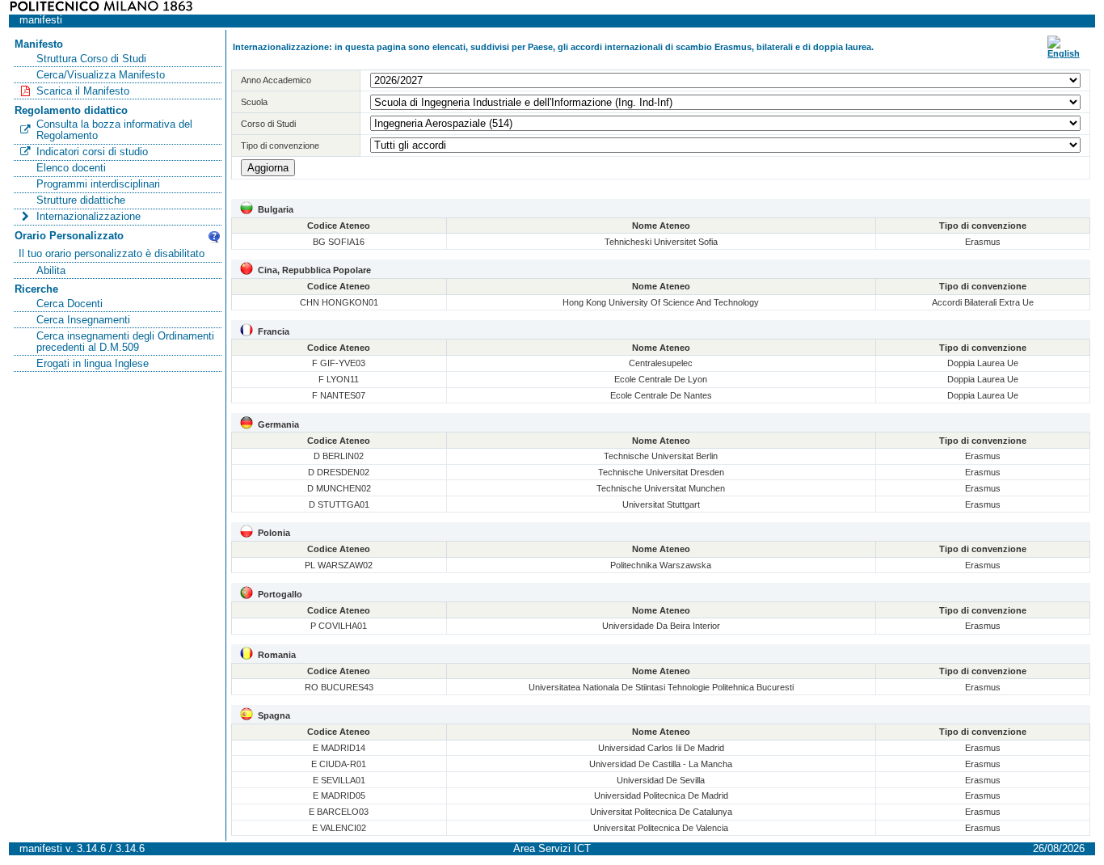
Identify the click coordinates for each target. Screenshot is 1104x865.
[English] (1063, 53)
